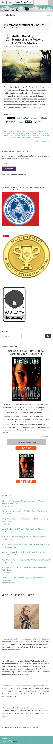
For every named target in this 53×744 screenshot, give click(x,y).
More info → (45, 436)
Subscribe (9, 169)
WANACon (36, 137)
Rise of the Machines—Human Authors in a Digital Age (27, 352)
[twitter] (10, 2)
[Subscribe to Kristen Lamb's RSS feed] (3, 2)
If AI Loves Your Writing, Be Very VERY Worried (23, 536)
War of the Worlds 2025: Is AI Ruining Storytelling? (25, 552)
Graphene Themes (19, 741)
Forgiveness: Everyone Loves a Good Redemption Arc (26, 544)
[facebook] (7, 2)
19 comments (44, 141)
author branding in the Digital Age (33, 131)
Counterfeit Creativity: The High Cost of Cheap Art (25, 511)
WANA (11, 137)
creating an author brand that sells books (20, 133)
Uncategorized (21, 46)
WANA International (23, 137)
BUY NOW (26, 448)
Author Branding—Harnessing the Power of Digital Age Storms (28, 39)
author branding (13, 131)
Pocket (34, 118)
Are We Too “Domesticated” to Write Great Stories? (26, 560)
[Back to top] (47, 738)
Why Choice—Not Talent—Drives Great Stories (23, 529)
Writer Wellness (32, 46)
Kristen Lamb (9, 15)
